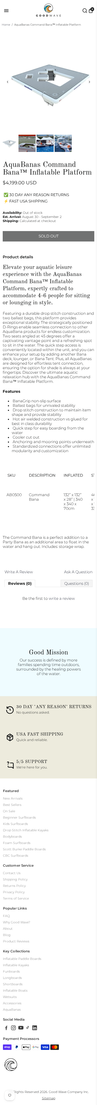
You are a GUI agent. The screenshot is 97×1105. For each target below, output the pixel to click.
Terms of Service (16, 898)
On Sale (9, 811)
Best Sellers (12, 805)
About (8, 928)
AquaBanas (12, 1009)
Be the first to (48, 598)
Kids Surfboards (15, 824)
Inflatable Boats (15, 990)
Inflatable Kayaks (16, 965)
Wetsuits (10, 997)
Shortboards (13, 984)
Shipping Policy (15, 879)
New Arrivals (13, 798)
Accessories (12, 1003)
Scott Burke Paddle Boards (24, 849)
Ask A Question (78, 572)
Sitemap (48, 1098)
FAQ (6, 916)
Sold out (49, 236)
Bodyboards (12, 836)
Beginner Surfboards (19, 817)
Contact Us (12, 873)
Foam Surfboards (16, 843)
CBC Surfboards (15, 855)
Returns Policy (14, 886)
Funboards (11, 971)
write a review (62, 598)
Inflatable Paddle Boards (22, 959)
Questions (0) (76, 583)
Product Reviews (16, 941)
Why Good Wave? (16, 922)
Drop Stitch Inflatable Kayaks (25, 830)
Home (6, 24)
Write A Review (19, 572)
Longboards (12, 978)
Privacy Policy (14, 892)
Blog (7, 935)
